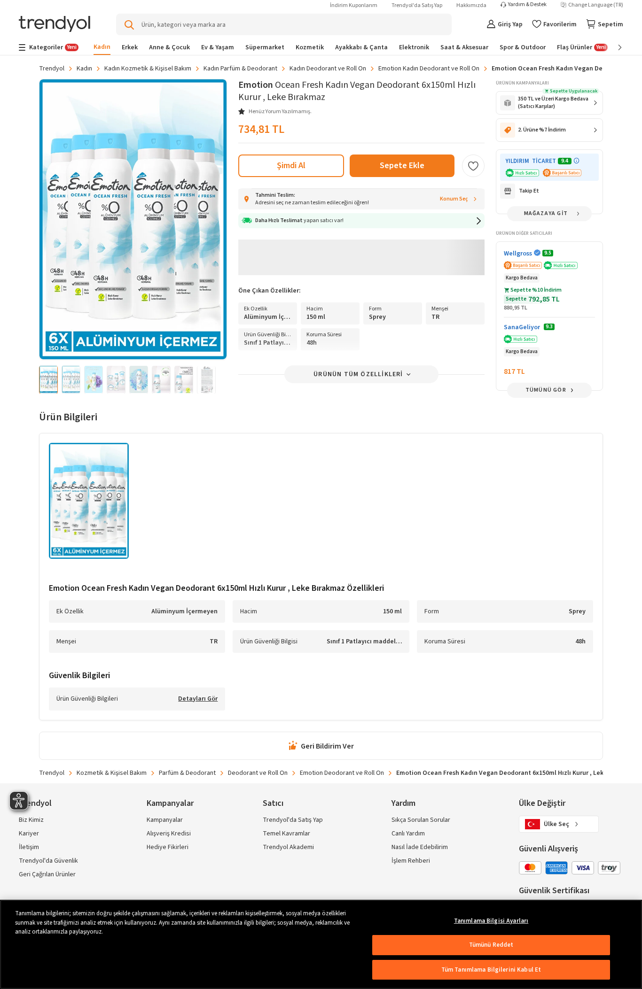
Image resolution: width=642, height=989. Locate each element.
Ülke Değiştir (542, 803)
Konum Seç (454, 198)
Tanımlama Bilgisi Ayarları (491, 921)
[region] (321, 944)
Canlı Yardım (408, 833)
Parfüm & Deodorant (187, 773)
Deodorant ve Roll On (258, 773)
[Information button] (576, 161)
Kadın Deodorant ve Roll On (328, 68)
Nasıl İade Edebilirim (419, 847)
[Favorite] (473, 166)
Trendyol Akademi (288, 847)
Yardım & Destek (527, 4)
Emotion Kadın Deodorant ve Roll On (428, 68)
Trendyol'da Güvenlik (48, 860)
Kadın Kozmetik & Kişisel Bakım (147, 68)
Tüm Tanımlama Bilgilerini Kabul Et (491, 970)
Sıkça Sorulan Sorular (420, 820)
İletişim (29, 847)
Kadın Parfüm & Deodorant (240, 68)
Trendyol (51, 68)
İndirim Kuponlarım (353, 5)
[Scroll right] (613, 47)
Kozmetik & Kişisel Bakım (112, 773)
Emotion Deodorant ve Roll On (342, 773)
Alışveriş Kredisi (169, 833)
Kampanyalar (165, 820)
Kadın (84, 68)
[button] (361, 220)
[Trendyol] (54, 24)
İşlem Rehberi (410, 860)
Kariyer (29, 833)
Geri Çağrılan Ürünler (47, 874)
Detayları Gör (198, 699)
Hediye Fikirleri (167, 847)
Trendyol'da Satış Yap (416, 5)
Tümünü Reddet (491, 945)
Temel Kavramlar (286, 833)
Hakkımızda (471, 5)
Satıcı (273, 803)
